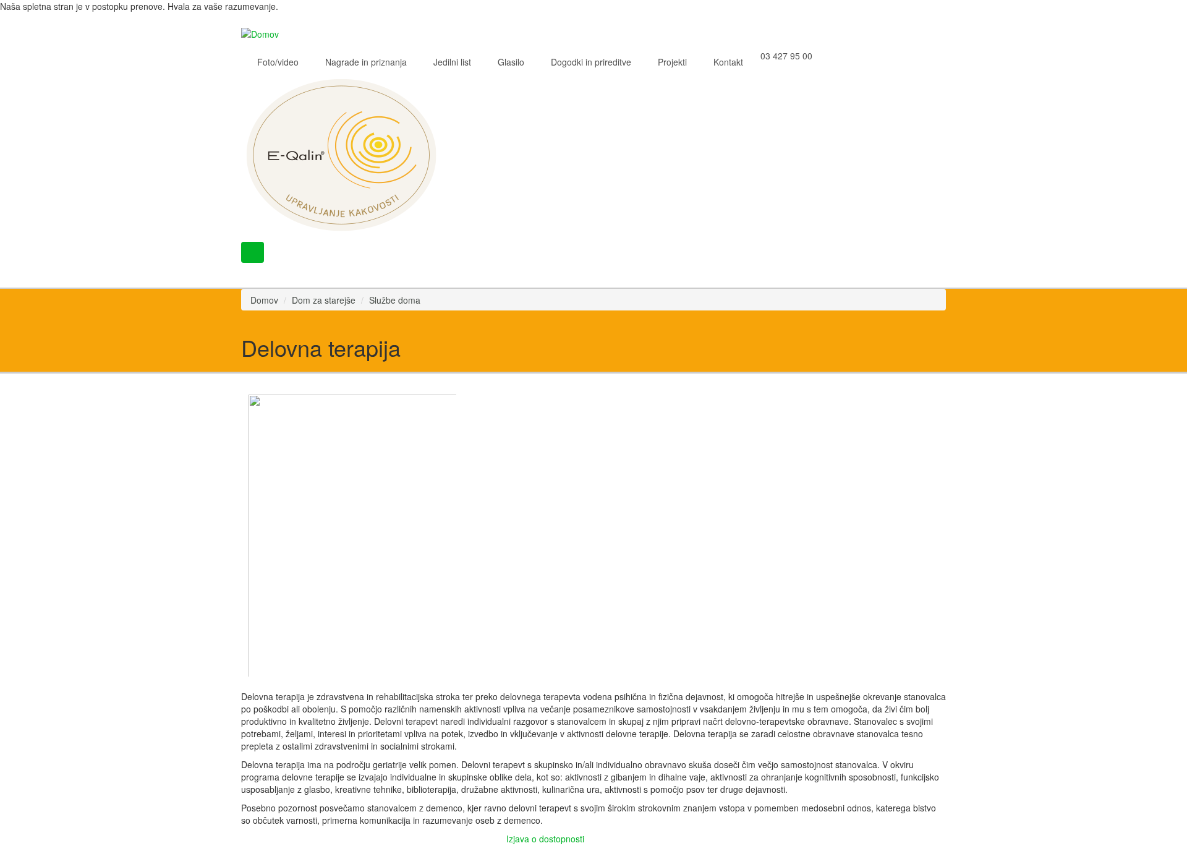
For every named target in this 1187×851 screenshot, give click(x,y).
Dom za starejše (323, 300)
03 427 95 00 (786, 55)
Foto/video (278, 62)
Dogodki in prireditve (591, 62)
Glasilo (511, 62)
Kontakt (728, 62)
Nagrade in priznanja (366, 62)
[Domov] (264, 33)
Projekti (672, 62)
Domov (264, 300)
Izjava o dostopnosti (545, 838)
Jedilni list (452, 62)
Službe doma (394, 300)
